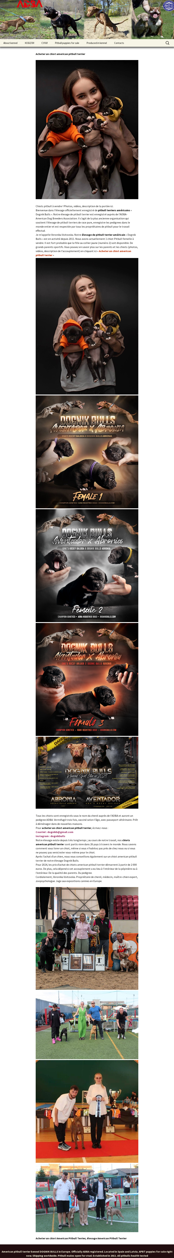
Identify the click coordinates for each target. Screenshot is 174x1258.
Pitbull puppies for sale (67, 43)
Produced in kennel (96, 43)
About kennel (10, 43)
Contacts (119, 43)
